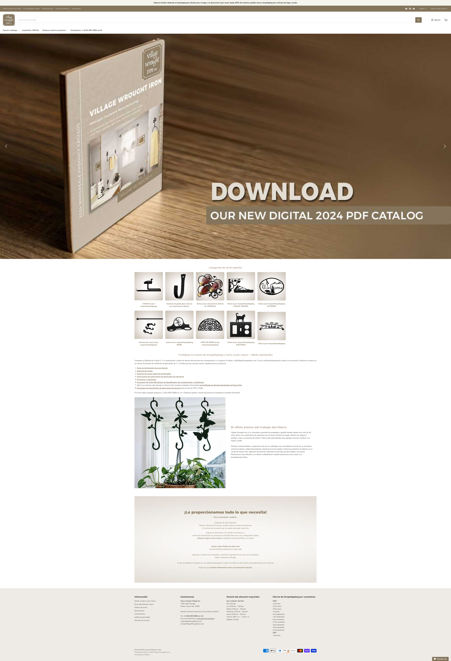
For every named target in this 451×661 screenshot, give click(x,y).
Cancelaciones (76, 9)
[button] (6, 146)
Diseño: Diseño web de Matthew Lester (147, 650)
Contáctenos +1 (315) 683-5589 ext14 (86, 30)
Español (422, 9)
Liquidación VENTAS (30, 30)
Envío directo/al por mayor (31, 9)
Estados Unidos (438, 9)
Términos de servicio (141, 620)
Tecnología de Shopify (142, 655)
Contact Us (441, 659)
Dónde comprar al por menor (12, 9)
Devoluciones (139, 611)
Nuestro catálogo (10, 30)
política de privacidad (142, 617)
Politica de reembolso (62, 9)
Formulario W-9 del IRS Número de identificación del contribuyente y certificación (170, 382)
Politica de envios (47, 9)
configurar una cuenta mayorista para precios (225, 154)
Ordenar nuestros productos (54, 30)
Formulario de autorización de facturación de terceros (159, 388)
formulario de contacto (205, 618)
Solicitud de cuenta (145, 371)
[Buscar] (418, 20)
